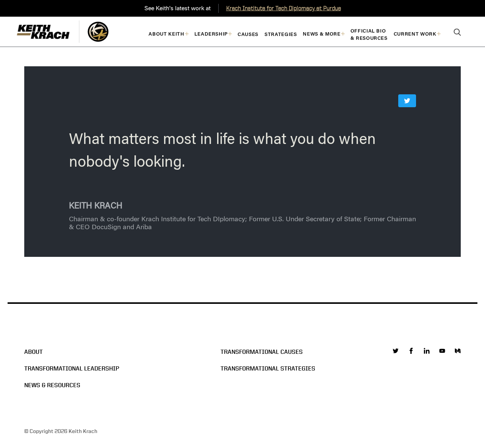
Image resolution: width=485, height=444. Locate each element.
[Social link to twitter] (396, 351)
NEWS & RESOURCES (52, 385)
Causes (248, 34)
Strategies (280, 34)
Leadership (211, 34)
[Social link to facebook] (411, 351)
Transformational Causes (262, 352)
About (33, 352)
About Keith (166, 34)
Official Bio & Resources (369, 34)
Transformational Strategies (268, 368)
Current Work (415, 34)
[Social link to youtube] (442, 351)
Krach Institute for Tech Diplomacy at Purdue (283, 8)
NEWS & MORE (321, 34)
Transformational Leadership (71, 368)
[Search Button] (457, 32)
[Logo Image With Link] (98, 31)
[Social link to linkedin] (427, 351)
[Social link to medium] (458, 351)
